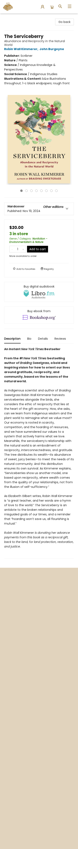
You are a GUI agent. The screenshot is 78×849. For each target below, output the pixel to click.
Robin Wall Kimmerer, (21, 49)
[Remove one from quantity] (12, 249)
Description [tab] (12, 339)
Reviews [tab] (60, 339)
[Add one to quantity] (23, 249)
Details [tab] (43, 339)
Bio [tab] (29, 339)
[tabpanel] (39, 453)
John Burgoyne (52, 49)
